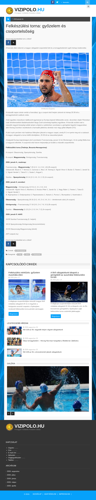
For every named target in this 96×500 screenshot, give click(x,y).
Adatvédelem (50, 494)
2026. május (11, 482)
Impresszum (64, 494)
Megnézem (13, 314)
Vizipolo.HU (29, 426)
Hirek (27, 254)
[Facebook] (8, 42)
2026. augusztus (13, 471)
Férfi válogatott (21, 250)
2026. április (11, 486)
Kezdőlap (37, 494)
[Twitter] (13, 42)
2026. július (11, 475)
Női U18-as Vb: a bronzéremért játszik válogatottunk (42, 352)
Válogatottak (36, 254)
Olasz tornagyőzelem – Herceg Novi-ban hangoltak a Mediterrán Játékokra (50, 341)
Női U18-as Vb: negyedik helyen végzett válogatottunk (43, 330)
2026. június (11, 478)
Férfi (20, 254)
